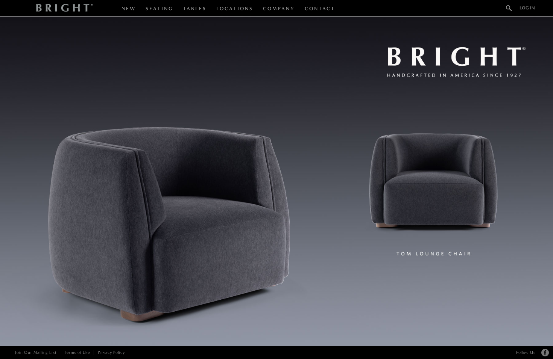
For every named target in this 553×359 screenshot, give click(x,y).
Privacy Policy (111, 352)
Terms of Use (77, 352)
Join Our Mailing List (35, 352)
